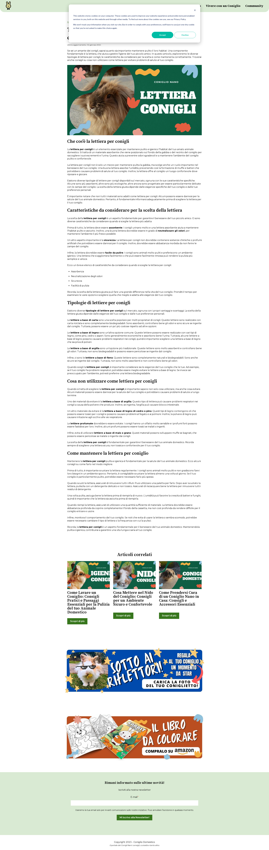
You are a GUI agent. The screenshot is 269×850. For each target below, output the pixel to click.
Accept (162, 35)
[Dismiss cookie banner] (195, 10)
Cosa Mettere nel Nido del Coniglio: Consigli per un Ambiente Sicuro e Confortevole (133, 598)
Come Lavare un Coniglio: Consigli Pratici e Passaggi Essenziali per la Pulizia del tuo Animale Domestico (88, 602)
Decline (185, 35)
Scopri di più (77, 621)
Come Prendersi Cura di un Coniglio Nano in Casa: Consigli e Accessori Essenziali (179, 598)
